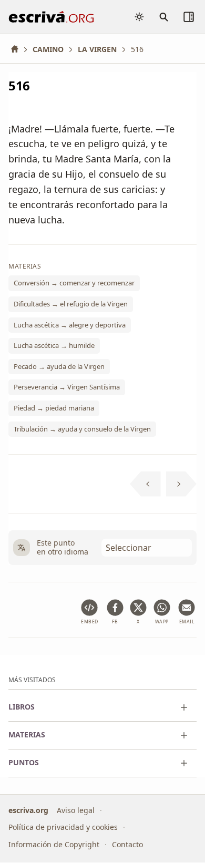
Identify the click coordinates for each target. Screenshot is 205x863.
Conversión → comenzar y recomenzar (74, 283)
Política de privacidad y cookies (63, 828)
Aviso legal (76, 810)
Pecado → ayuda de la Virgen (59, 366)
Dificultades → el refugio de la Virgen (71, 304)
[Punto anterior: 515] (145, 484)
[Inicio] (18, 49)
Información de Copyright (53, 844)
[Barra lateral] (189, 17)
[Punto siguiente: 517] (181, 484)
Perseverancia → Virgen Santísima (67, 387)
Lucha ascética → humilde (54, 346)
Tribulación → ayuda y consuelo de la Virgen (82, 429)
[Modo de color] (139, 16)
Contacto (127, 844)
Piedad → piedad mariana (54, 408)
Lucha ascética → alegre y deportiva (70, 325)
